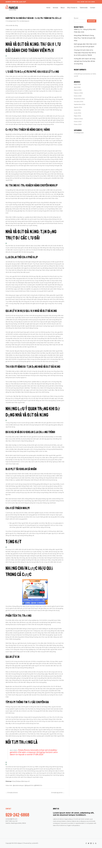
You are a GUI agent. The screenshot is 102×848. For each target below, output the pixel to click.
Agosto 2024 (78, 107)
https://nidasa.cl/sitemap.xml (21, 781)
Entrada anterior (12, 792)
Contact (92, 7)
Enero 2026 (77, 96)
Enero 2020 (78, 124)
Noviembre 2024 (79, 98)
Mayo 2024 (77, 116)
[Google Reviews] (95, 843)
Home (48, 7)
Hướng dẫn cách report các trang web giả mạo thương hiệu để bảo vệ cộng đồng (84, 61)
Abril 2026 (77, 87)
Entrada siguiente (57, 792)
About (63, 7)
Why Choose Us (72, 7)
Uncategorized (11, 21)
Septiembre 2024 (79, 104)
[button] (86, 2)
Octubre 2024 (78, 101)
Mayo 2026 (77, 84)
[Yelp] (93, 843)
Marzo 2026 (77, 90)
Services (55, 7)
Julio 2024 (77, 110)
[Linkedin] (91, 843)
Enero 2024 (77, 121)
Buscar (76, 18)
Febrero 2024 (78, 118)
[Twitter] (88, 843)
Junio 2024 (77, 113)
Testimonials (83, 7)
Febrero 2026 (78, 93)
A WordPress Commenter (82, 74)
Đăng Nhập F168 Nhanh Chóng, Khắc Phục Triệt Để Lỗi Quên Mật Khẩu (84, 38)
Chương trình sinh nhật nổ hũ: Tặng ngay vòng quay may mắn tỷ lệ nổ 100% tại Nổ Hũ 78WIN (85, 52)
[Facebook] (86, 843)
